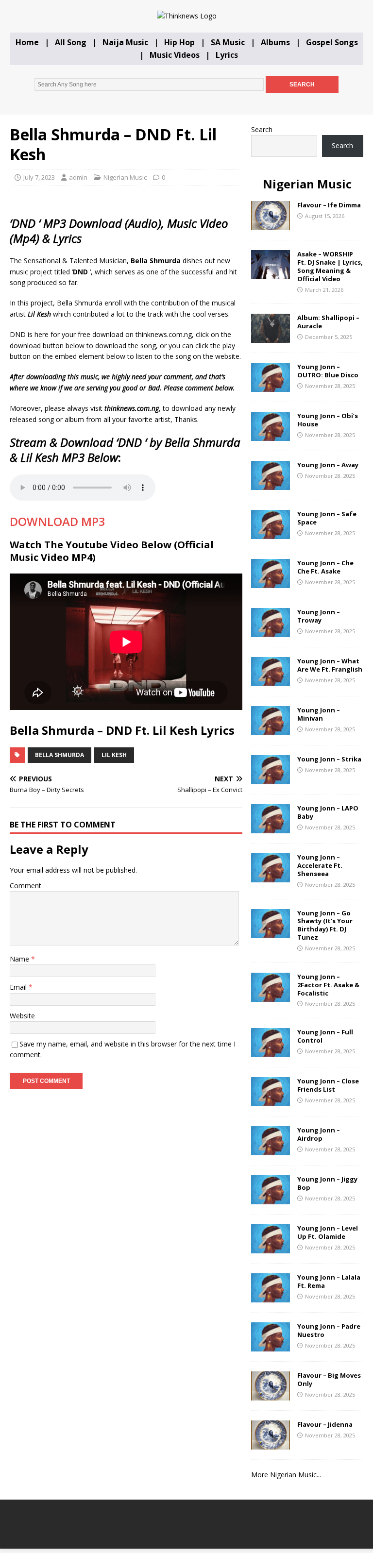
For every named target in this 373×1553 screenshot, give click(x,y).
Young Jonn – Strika (329, 759)
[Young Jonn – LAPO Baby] (270, 827)
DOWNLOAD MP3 (57, 521)
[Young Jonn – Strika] (270, 778)
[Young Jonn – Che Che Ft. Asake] (270, 582)
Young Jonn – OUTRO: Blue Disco (327, 370)
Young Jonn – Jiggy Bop (327, 1183)
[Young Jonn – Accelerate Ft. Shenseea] (270, 876)
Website (22, 1015)
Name (20, 958)
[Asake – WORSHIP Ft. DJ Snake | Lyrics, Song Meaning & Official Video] (270, 273)
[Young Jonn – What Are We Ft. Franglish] (270, 680)
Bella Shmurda (59, 755)
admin (78, 177)
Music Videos (175, 55)
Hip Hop (179, 42)
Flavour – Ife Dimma (329, 205)
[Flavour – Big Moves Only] (270, 1395)
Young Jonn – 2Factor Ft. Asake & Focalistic (328, 984)
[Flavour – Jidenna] (270, 1444)
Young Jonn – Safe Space (326, 517)
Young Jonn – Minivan (318, 714)
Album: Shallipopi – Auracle (328, 321)
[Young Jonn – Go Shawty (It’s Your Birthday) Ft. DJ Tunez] (270, 932)
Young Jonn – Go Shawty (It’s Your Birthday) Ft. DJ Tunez (325, 925)
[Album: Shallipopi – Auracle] (270, 337)
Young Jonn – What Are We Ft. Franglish (329, 665)
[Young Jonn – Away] (270, 484)
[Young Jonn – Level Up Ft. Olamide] (270, 1247)
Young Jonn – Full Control (325, 1036)
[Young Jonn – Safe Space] (270, 533)
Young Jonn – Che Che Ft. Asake (325, 566)
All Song (70, 42)
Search (261, 129)
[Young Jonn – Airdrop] (270, 1149)
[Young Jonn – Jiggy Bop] (270, 1198)
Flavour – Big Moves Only (329, 1379)
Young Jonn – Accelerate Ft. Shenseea (319, 865)
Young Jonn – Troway (318, 616)
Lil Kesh (114, 755)
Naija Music (125, 42)
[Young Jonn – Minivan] (270, 729)
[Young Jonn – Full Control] (270, 1051)
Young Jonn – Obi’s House (327, 419)
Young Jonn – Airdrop (318, 1134)
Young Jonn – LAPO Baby (327, 812)
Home (27, 42)
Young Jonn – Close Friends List (328, 1085)
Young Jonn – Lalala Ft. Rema (328, 1281)
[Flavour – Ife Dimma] (270, 224)
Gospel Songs (332, 42)
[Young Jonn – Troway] (270, 631)
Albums (275, 42)
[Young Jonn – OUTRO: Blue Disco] (270, 386)
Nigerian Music (125, 177)
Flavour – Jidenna (325, 1424)
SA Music (228, 42)
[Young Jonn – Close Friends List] (270, 1100)
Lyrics (227, 55)
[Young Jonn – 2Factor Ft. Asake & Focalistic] (270, 995)
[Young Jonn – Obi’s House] (270, 435)
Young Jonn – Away (327, 464)
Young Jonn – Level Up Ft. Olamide (327, 1232)
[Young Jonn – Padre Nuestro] (270, 1345)
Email (19, 987)
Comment (25, 885)
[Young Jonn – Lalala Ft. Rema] (270, 1296)
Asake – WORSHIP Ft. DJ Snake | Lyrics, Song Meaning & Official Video (330, 266)
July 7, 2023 (39, 177)
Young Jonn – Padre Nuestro (328, 1330)
